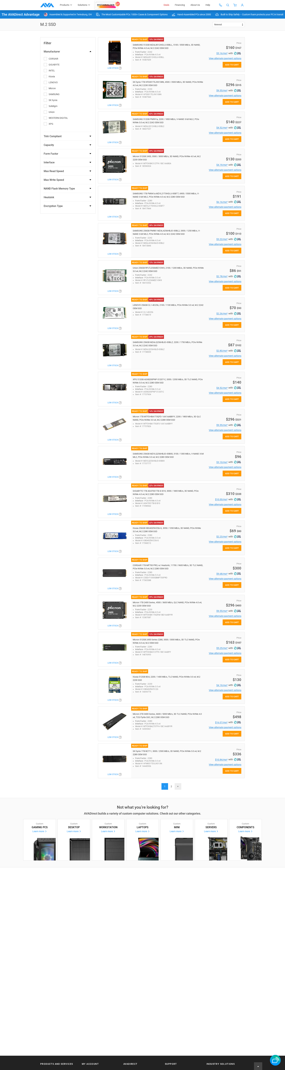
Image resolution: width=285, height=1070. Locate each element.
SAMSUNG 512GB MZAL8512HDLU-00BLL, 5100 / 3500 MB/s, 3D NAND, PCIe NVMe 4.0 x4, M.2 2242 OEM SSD (166, 46)
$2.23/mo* (222, 536)
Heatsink (49, 197)
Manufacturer (52, 51)
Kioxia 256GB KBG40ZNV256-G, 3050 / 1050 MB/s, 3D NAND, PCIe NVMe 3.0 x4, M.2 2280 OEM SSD (167, 530)
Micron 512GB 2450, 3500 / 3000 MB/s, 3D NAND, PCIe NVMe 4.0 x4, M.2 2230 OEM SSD (167, 158)
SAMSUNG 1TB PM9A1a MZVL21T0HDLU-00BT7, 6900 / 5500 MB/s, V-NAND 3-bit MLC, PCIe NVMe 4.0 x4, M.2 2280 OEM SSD (166, 195)
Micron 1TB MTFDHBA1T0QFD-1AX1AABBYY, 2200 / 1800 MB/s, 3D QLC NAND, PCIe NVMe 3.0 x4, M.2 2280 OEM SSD (167, 418)
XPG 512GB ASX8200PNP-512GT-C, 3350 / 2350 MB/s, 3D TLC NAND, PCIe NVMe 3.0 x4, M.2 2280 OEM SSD (168, 381)
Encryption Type (53, 206)
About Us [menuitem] (195, 5)
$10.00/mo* (221, 499)
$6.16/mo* (222, 202)
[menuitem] (107, 5)
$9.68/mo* (222, 573)
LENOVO (53, 82)
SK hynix (53, 100)
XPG (51, 124)
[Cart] (235, 5)
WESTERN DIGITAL (58, 118)
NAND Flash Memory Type (59, 188)
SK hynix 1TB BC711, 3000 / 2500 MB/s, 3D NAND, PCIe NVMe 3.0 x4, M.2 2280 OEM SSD (167, 753)
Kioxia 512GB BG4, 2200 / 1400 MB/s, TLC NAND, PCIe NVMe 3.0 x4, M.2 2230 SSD (166, 678)
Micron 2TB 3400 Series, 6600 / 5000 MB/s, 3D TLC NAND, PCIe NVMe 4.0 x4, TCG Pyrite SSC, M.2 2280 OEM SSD (167, 715)
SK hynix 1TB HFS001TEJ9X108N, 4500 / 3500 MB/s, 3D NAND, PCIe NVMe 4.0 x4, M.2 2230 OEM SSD (168, 84)
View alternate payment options (225, 58)
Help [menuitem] (208, 5)
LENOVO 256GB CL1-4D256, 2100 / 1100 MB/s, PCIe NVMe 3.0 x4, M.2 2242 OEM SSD (168, 307)
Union (52, 112)
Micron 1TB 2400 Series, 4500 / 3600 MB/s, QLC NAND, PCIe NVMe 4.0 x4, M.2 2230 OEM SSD (167, 604)
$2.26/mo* (222, 313)
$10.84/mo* (221, 759)
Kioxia (52, 76)
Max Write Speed (54, 179)
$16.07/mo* (221, 722)
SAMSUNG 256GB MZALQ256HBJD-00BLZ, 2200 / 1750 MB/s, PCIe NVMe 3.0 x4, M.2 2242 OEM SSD (167, 344)
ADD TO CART (232, 64)
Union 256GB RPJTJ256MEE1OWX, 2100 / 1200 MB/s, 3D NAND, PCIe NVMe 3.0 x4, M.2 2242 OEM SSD (168, 269)
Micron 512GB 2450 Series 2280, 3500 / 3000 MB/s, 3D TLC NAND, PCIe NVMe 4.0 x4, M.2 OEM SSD (166, 641)
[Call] (220, 5)
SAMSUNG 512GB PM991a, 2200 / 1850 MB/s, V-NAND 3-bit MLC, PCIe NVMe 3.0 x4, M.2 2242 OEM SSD (166, 121)
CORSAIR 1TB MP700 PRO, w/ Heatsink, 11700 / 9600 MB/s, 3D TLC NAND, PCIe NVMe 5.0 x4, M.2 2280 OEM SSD (168, 567)
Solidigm (53, 106)
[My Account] (242, 5)
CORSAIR (53, 58)
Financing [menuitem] (180, 5)
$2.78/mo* (222, 276)
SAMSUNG (54, 94)
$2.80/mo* (222, 350)
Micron (52, 88)
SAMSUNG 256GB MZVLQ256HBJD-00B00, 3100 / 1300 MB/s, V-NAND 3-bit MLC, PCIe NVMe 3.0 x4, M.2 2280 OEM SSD (168, 455)
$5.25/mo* (222, 648)
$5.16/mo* (222, 53)
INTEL (52, 70)
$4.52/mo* (222, 127)
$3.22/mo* (222, 239)
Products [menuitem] (64, 5)
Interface (49, 162)
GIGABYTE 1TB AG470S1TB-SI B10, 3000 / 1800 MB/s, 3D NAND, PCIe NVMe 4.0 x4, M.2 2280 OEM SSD (166, 492)
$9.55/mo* (222, 90)
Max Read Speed (54, 171)
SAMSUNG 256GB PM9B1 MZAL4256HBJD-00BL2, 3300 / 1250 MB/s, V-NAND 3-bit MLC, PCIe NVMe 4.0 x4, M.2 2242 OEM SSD (166, 232)
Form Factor (51, 153)
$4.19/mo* (222, 165)
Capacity (49, 145)
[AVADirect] (47, 5)
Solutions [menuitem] (82, 5)
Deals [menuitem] (166, 5)
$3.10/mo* (222, 462)
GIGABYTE (54, 64)
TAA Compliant (53, 136)
